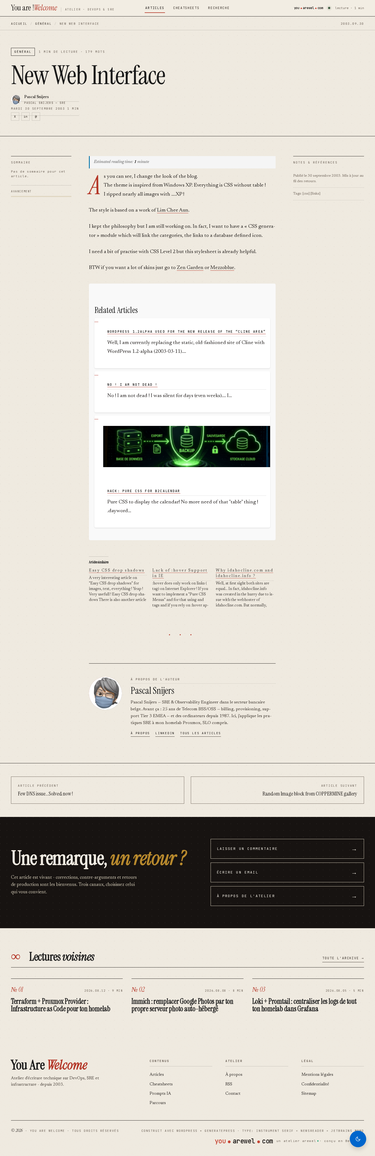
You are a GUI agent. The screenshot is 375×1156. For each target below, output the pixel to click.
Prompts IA (160, 1094)
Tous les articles (200, 733)
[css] (306, 193)
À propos (140, 733)
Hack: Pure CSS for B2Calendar (143, 491)
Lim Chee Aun (172, 210)
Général (43, 24)
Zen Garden (190, 267)
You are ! (34, 7)
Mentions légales (317, 1075)
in (25, 116)
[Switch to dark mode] (358, 1139)
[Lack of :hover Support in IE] (184, 588)
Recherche (219, 8)
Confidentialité (315, 1084)
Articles (154, 8)
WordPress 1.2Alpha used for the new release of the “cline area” (186, 331)
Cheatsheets (186, 8)
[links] (315, 193)
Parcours (158, 1103)
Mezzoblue (222, 267)
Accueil (19, 24)
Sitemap (308, 1094)
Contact (232, 1094)
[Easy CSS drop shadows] (120, 585)
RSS (228, 1084)
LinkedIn (165, 733)
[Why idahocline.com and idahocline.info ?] (247, 588)
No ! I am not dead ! (132, 384)
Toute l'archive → (343, 958)
